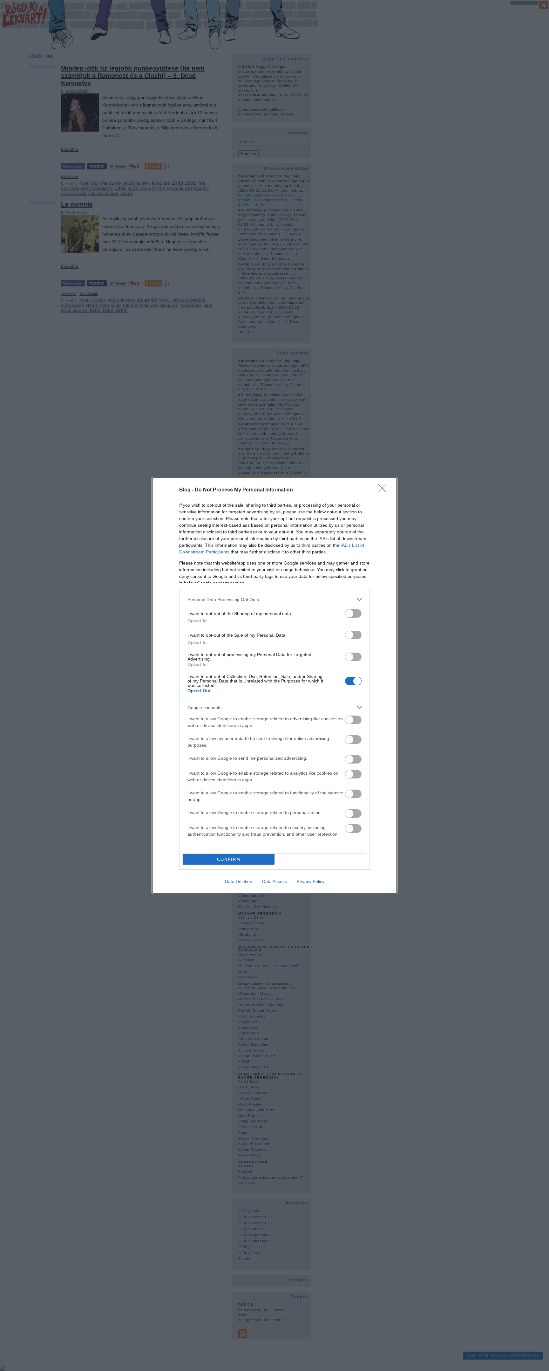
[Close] (384, 490)
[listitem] (274, 599)
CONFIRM (229, 859)
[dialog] (274, 685)
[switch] (353, 613)
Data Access (274, 881)
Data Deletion (238, 881)
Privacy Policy (310, 881)
